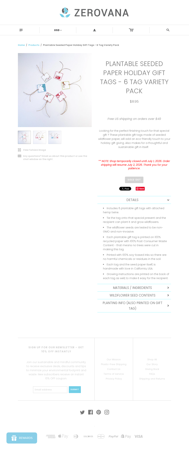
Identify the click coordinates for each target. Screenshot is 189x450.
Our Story (152, 364)
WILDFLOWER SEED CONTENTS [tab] (132, 295)
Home (21, 45)
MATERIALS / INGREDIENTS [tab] (132, 288)
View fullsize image (32, 150)
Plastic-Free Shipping (113, 364)
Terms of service (114, 374)
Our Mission (114, 359)
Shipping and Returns (152, 378)
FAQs (152, 374)
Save (141, 188)
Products (33, 45)
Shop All (152, 359)
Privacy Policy (114, 378)
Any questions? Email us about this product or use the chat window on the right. (52, 158)
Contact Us (113, 369)
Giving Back (152, 369)
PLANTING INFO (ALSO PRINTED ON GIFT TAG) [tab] (132, 306)
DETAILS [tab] (132, 200)
